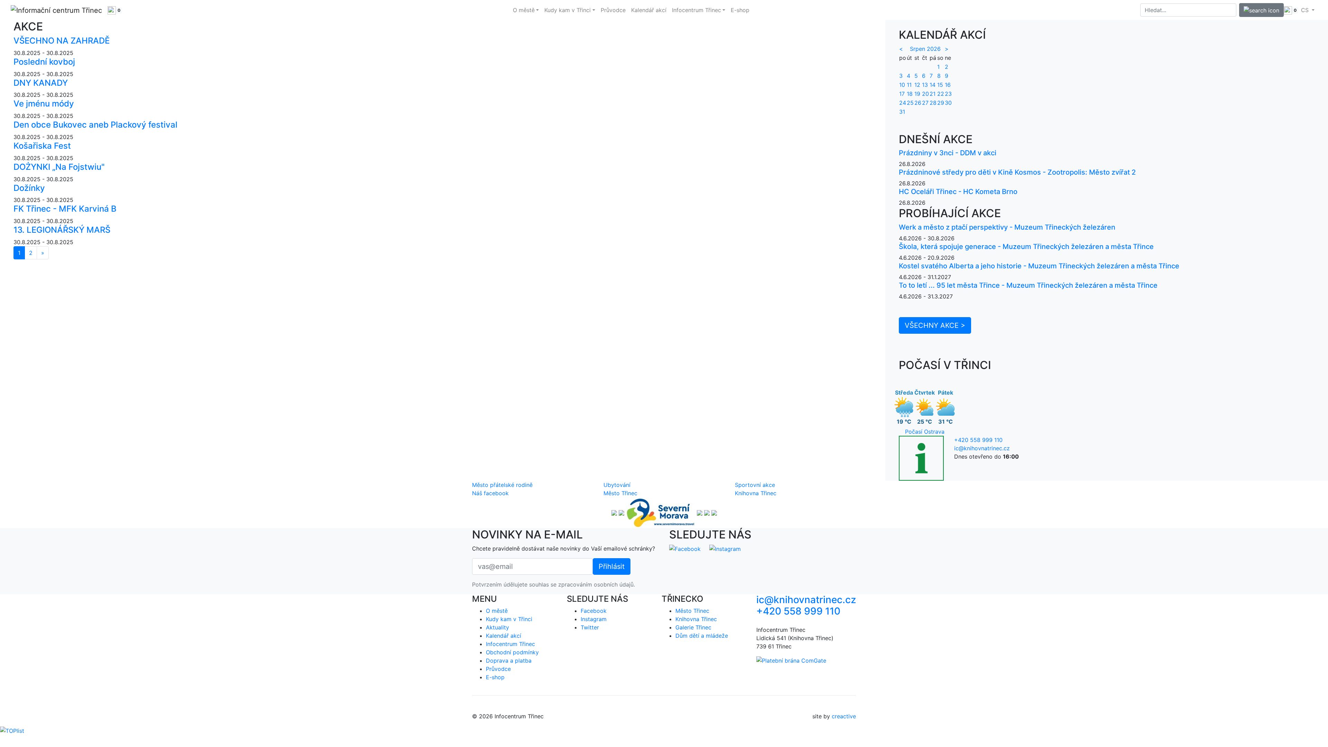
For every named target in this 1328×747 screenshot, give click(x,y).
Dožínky (29, 188)
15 (940, 84)
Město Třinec (620, 493)
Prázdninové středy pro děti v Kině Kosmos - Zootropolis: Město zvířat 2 (1017, 172)
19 (917, 93)
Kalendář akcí (648, 10)
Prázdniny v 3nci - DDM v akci (947, 153)
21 (932, 93)
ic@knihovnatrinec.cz (982, 448)
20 (925, 93)
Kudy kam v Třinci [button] (567, 10)
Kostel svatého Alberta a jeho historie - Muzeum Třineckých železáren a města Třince (1039, 266)
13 (925, 84)
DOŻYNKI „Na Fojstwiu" (59, 167)
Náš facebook (490, 493)
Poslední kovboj (44, 62)
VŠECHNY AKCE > (935, 325)
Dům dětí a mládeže (701, 635)
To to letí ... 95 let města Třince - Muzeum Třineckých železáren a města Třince (1028, 285)
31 (902, 111)
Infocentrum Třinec (510, 643)
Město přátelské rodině (502, 484)
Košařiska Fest (42, 146)
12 (917, 84)
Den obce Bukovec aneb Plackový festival (95, 125)
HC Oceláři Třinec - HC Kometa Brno (958, 191)
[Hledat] (1261, 10)
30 (948, 102)
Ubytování (616, 484)
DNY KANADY (40, 83)
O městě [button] (524, 10)
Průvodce (613, 10)
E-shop (740, 10)
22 (940, 93)
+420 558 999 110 (978, 439)
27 (925, 102)
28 (933, 102)
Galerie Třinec (693, 627)
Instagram (594, 619)
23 (948, 93)
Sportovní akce (755, 484)
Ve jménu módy (43, 104)
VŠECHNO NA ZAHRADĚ (61, 41)
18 (910, 93)
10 (902, 84)
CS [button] (1305, 10)
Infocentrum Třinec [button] (696, 10)
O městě (497, 610)
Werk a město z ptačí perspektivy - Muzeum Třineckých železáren (1007, 227)
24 (902, 102)
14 (932, 84)
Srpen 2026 (925, 48)
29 (940, 102)
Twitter (590, 627)
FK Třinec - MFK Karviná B (65, 209)
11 (909, 84)
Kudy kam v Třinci (509, 619)
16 (948, 84)
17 (902, 93)
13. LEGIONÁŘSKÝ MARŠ (61, 230)
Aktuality (497, 627)
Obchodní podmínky (512, 652)
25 (910, 102)
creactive (844, 716)
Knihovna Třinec (755, 493)
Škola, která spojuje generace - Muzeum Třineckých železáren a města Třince (1026, 246)
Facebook (594, 610)
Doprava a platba (509, 660)
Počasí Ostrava (924, 431)
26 (917, 102)
